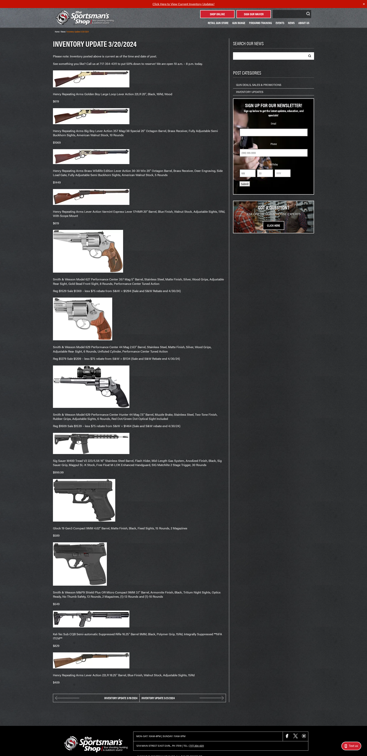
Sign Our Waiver (254, 14)
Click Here (273, 225)
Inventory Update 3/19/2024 (120, 698)
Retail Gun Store (218, 23)
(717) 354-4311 (196, 745)
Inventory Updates (249, 92)
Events (280, 23)
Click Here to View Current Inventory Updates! (183, 4)
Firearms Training (260, 23)
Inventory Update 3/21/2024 (158, 698)
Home (57, 31)
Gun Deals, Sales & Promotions (258, 85)
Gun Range (238, 23)
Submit (244, 184)
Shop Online (217, 14)
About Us (303, 23)
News (291, 23)
